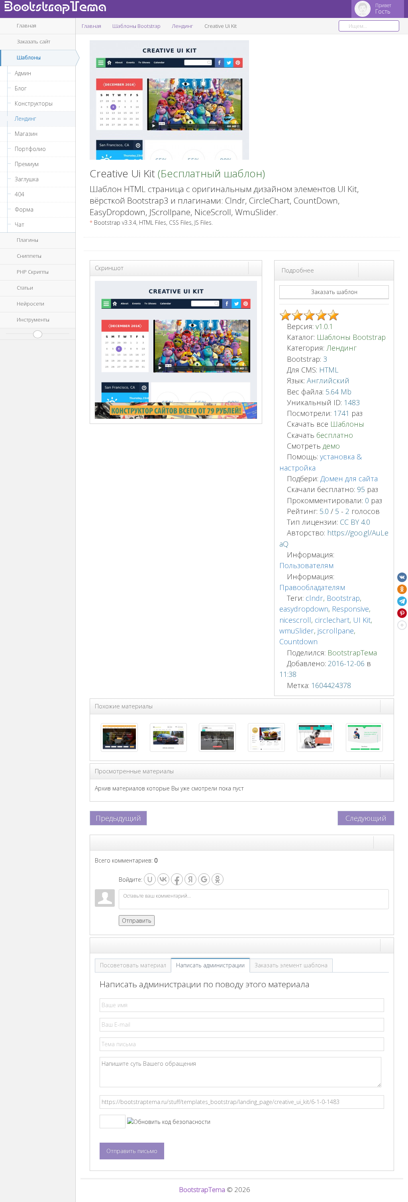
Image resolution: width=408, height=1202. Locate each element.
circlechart (332, 620)
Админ (23, 73)
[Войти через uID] (150, 879)
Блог (21, 88)
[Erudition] (315, 737)
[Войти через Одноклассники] (218, 879)
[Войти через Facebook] (177, 879)
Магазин (26, 133)
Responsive (350, 609)
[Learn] (119, 737)
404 (19, 194)
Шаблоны (347, 424)
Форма (24, 209)
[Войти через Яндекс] (190, 879)
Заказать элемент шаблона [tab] (291, 965)
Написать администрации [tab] (210, 965)
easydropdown (303, 609)
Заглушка (27, 179)
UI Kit (362, 620)
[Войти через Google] (204, 879)
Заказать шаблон (334, 292)
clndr (314, 598)
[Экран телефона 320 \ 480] (386, 270)
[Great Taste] (266, 737)
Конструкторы (34, 103)
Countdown (298, 641)
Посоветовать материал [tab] (133, 965)
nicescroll (295, 620)
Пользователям (306, 565)
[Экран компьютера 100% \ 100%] (365, 270)
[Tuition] (364, 737)
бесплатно (334, 435)
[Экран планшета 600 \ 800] (379, 270)
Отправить (136, 920)
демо (330, 446)
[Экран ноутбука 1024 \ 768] (372, 270)
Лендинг (25, 118)
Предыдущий (118, 818)
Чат (19, 224)
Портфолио (30, 149)
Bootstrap (343, 598)
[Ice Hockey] (217, 737)
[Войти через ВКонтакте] (163, 879)
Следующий (365, 818)
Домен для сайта (349, 478)
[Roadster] (168, 737)
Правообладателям (312, 587)
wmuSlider (296, 630)
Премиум (27, 164)
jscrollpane (336, 630)
